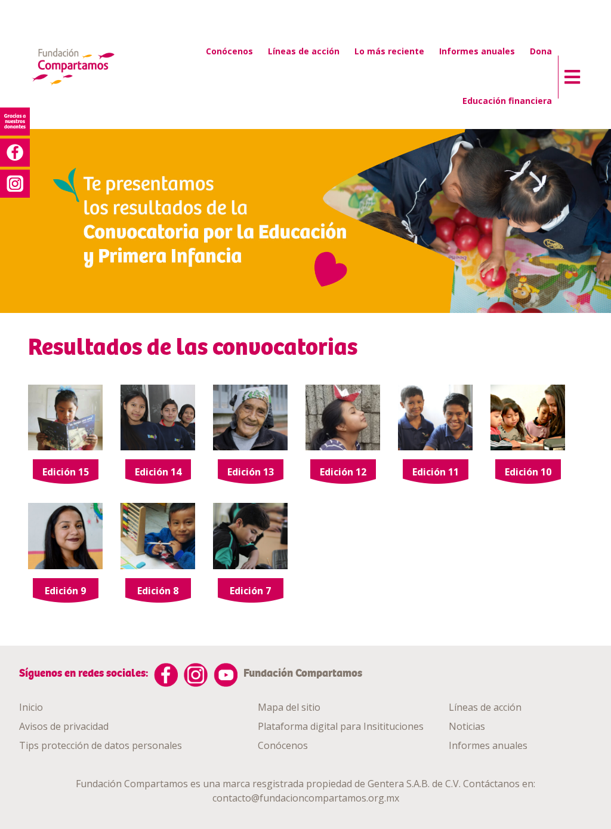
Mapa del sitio (289, 707)
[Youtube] (225, 675)
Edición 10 (528, 471)
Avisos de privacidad (64, 726)
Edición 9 (65, 590)
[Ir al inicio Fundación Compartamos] (73, 67)
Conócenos (229, 51)
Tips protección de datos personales (100, 745)
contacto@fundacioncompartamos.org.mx (305, 798)
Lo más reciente (389, 51)
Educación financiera (507, 100)
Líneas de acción (304, 51)
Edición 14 (158, 471)
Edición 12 (343, 471)
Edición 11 (435, 471)
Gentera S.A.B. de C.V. (414, 783)
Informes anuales (477, 51)
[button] (569, 74)
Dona (541, 51)
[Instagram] (196, 675)
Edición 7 (250, 590)
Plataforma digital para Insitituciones (341, 726)
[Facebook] (166, 675)
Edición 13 (250, 471)
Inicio (31, 707)
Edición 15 (65, 471)
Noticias (467, 726)
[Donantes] (15, 122)
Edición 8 (157, 590)
